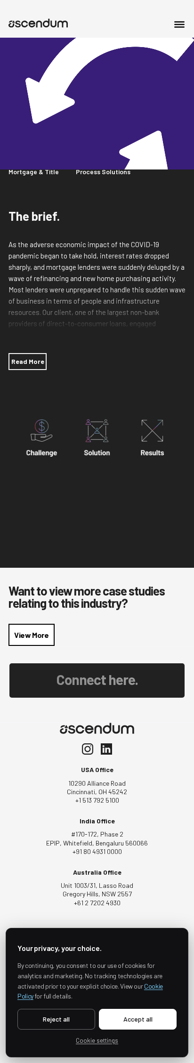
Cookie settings (97, 1040)
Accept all (138, 1019)
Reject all (56, 1019)
